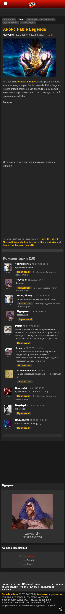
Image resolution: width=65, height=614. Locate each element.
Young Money (23, 264)
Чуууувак (8, 34)
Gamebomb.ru (10, 594)
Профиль (9, 19)
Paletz (18, 326)
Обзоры (32, 19)
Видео (37, 584)
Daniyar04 (21, 388)
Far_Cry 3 (20, 405)
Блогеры (7, 589)
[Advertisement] (32, 202)
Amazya (20, 348)
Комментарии (10, 587)
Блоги (33, 587)
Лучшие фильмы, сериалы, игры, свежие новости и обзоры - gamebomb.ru (32, 4)
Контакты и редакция (49, 594)
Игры (17, 584)
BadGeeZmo (22, 420)
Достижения (10, 22)
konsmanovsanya (27, 370)
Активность (47, 19)
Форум (24, 587)
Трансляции (27, 22)
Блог (21, 19)
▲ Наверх (57, 584)
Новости (7, 584)
